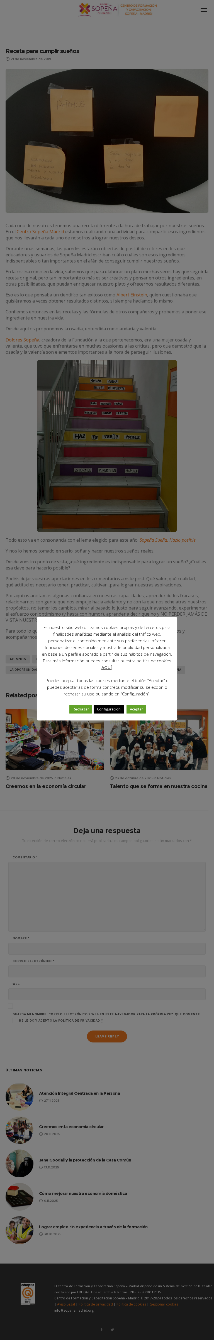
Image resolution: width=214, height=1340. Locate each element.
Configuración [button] (109, 709)
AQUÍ (106, 667)
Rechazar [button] (81, 709)
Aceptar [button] (136, 709)
